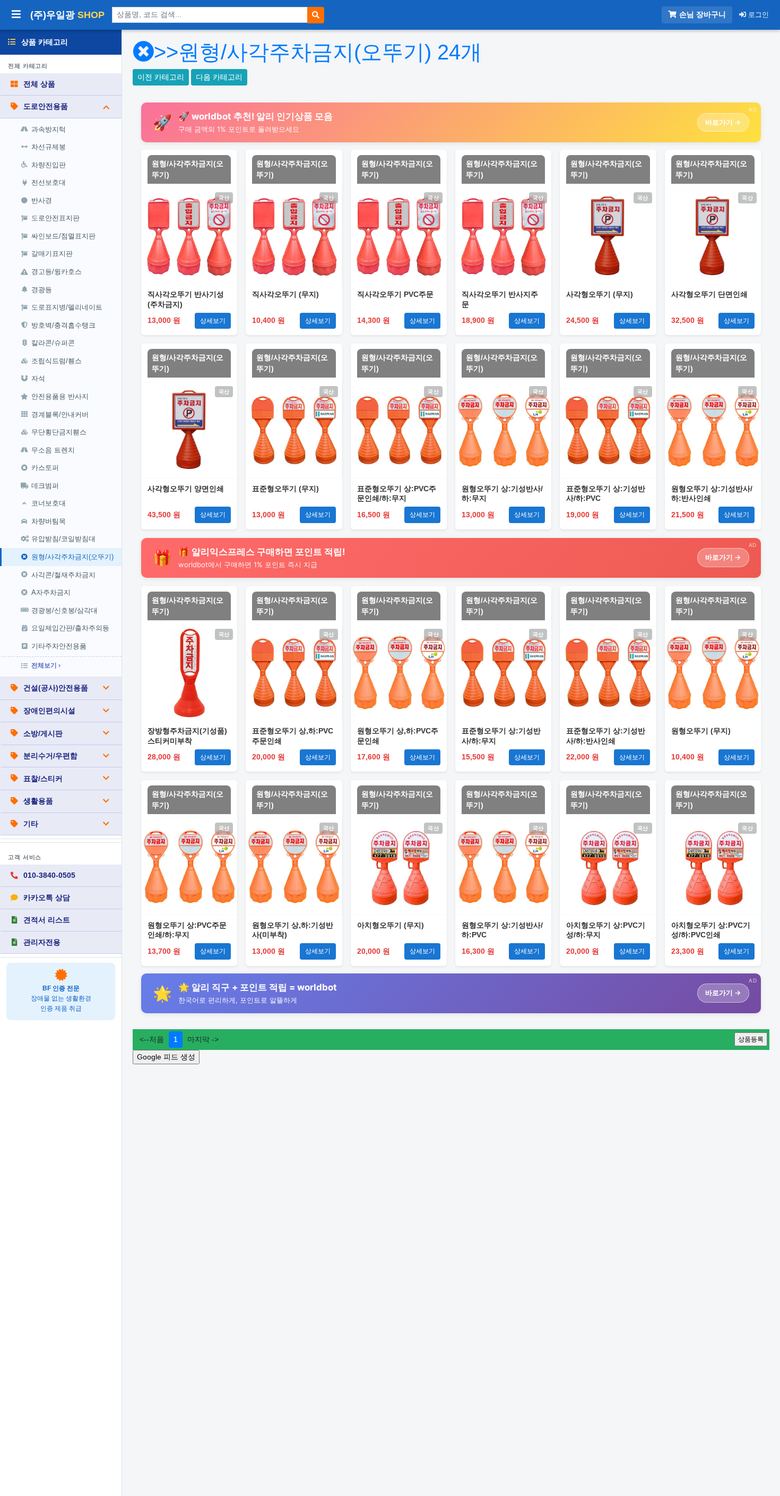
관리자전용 (41, 942)
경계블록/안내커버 (60, 414)
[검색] (315, 15)
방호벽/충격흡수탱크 (63, 325)
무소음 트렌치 (53, 450)
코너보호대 (48, 503)
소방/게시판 (43, 733)
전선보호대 (48, 182)
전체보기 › (45, 665)
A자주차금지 (51, 592)
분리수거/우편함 (50, 755)
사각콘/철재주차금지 (63, 575)
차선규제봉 (48, 147)
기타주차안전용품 (58, 646)
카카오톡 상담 (46, 897)
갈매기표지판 (52, 254)
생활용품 (38, 801)
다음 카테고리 (219, 77)
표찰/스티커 (43, 778)
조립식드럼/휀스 (56, 361)
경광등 (41, 290)
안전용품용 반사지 (60, 396)
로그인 (757, 15)
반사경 (41, 200)
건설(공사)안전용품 (55, 687)
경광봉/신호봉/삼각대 (64, 610)
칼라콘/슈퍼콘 (53, 343)
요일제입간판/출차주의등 (70, 628)
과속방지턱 (48, 129)
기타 (30, 823)
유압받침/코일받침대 (63, 539)
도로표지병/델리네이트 (66, 307)
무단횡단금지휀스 (58, 432)
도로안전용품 (45, 106)
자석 (38, 378)
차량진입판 (48, 165)
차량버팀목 (48, 521)
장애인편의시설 (49, 710)
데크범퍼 (45, 486)
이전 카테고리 (160, 77)
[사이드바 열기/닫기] (16, 15)
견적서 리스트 (46, 920)
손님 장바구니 (702, 15)
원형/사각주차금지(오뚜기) (72, 557)
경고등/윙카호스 (56, 272)
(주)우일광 (67, 15)
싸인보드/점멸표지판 (63, 236)
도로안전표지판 (55, 218)
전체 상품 (39, 84)
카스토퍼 (45, 468)
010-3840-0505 (49, 875)
